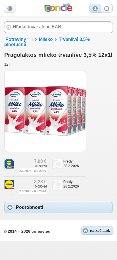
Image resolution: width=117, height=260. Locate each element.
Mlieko (46, 39)
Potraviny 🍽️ (19, 39)
